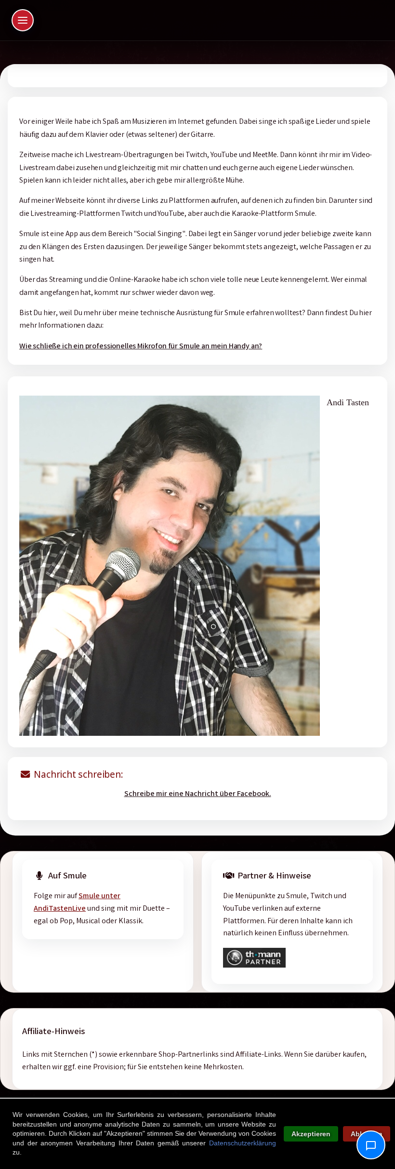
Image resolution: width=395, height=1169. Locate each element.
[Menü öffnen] (23, 20)
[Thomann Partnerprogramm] (254, 965)
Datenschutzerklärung (242, 1143)
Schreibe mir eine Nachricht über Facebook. (197, 794)
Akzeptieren (310, 1134)
